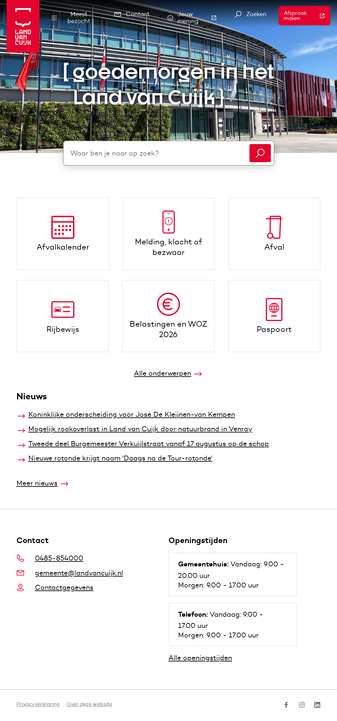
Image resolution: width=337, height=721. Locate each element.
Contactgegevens (64, 587)
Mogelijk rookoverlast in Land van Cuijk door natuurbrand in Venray (140, 429)
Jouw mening (200, 18)
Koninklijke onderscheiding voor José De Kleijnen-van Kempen (131, 414)
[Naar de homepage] (23, 26)
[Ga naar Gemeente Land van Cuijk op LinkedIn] (317, 706)
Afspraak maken (307, 15)
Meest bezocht (79, 18)
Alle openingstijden (200, 658)
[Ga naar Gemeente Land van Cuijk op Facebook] (286, 706)
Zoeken (256, 14)
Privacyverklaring (38, 704)
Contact (138, 14)
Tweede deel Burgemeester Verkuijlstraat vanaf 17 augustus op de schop (148, 443)
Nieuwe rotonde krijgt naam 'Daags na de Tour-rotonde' (120, 458)
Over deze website (89, 704)
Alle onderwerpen (162, 373)
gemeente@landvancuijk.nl (79, 573)
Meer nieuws (37, 483)
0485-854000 (59, 558)
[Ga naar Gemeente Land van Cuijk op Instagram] (301, 706)
